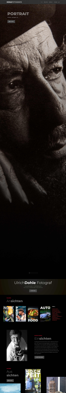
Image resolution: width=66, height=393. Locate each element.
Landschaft (21, 13)
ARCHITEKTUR (55, 310)
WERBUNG (54, 320)
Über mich (46, 2)
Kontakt (55, 2)
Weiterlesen (39, 357)
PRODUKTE (54, 317)
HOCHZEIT (58, 312)
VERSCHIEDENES (56, 318)
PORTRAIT (59, 316)
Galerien (50, 2)
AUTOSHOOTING (56, 311)
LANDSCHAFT (55, 315)
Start (42, 2)
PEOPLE (54, 316)
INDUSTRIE (54, 313)
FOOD (53, 312)
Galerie (12, 21)
